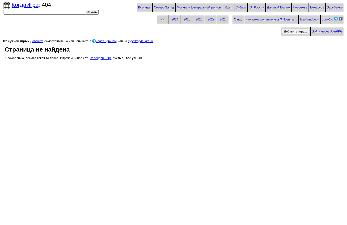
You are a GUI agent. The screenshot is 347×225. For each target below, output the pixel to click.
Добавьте (36, 41)
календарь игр (100, 58)
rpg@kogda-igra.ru (140, 41)
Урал (228, 7)
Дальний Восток (278, 7)
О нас (238, 19)
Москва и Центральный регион (199, 7)
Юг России (256, 7)
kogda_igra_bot (106, 41)
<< (163, 19)
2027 (211, 19)
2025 (187, 19)
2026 (199, 19)
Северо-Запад (164, 7)
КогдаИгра (25, 5)
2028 (223, 19)
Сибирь (241, 7)
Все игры (144, 7)
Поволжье (300, 7)
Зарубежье (335, 7)
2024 (175, 19)
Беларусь (317, 7)
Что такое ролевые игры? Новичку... (271, 19)
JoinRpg (327, 19)
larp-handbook (309, 19)
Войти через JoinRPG (327, 31)
